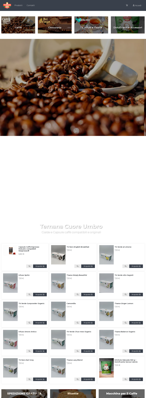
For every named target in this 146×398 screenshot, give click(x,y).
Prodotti (18, 5)
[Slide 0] (71, 235)
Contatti (31, 5)
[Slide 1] (75, 235)
